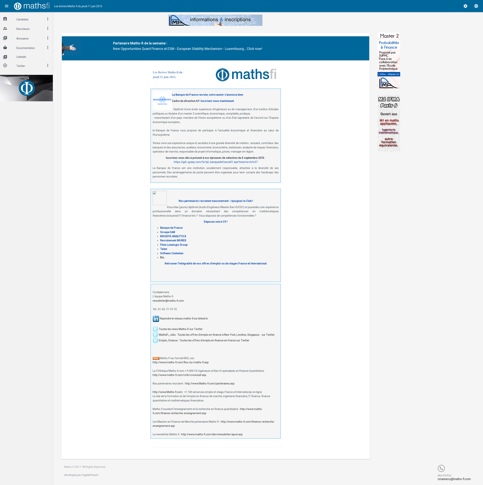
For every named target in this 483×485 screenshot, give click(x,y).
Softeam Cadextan (171, 253)
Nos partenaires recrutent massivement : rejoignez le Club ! (216, 200)
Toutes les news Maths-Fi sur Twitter (181, 328)
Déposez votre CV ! (216, 221)
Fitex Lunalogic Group (174, 244)
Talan (163, 248)
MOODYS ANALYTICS (173, 236)
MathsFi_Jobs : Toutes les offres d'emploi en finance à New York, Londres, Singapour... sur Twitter (217, 334)
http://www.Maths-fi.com (167, 392)
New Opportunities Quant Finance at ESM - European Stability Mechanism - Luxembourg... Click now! (187, 49)
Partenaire (121, 43)
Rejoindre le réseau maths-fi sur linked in (184, 318)
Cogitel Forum (90, 474)
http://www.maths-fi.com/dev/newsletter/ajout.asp (212, 434)
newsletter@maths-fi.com (168, 300)
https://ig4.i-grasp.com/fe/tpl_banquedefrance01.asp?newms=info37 (216, 161)
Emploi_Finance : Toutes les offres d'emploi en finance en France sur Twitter (204, 340)
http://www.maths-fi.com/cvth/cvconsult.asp (179, 375)
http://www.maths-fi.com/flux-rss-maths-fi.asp (181, 362)
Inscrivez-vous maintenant (217, 100)
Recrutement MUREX (173, 240)
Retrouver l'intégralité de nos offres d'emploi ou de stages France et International (216, 263)
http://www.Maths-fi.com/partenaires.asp (210, 383)
